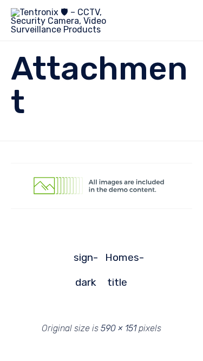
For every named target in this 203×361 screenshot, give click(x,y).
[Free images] (101, 206)
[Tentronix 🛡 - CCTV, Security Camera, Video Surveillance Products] (62, 20)
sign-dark (86, 260)
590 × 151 (118, 328)
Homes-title (117, 260)
